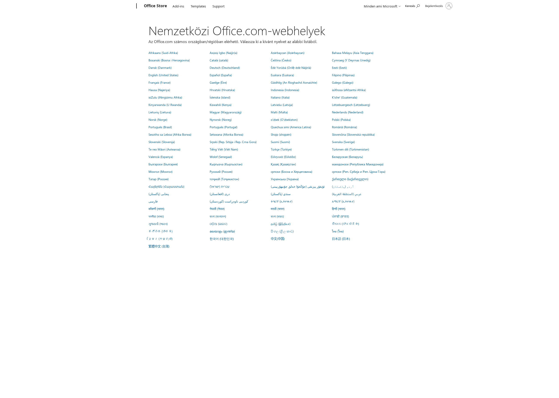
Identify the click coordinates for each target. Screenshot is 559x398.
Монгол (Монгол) (160, 171)
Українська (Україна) (285, 179)
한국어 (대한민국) (222, 239)
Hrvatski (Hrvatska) (222, 90)
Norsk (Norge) (157, 119)
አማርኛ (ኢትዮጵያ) (343, 201)
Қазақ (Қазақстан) (283, 164)
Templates (198, 6)
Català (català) (219, 60)
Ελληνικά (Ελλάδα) (283, 156)
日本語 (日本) (341, 239)
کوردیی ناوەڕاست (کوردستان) (229, 201)
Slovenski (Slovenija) (161, 142)
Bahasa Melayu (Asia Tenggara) (352, 52)
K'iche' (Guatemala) (344, 97)
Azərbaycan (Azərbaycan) (287, 52)
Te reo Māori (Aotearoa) (164, 149)
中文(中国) (278, 238)
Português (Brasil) (160, 127)
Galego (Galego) (342, 82)
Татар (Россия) (158, 179)
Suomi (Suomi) (280, 142)
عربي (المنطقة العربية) (346, 194)
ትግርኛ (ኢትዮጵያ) (281, 201)
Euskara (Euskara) (282, 75)
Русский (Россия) (221, 171)
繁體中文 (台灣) (158, 246)
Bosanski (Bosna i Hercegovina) (169, 60)
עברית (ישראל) (219, 186)
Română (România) (344, 127)
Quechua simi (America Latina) (291, 127)
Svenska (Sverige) (343, 142)
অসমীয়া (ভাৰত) (156, 216)
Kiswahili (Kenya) (220, 104)
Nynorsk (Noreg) (221, 119)
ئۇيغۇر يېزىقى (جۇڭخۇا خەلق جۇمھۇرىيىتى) (298, 186)
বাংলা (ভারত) (277, 216)
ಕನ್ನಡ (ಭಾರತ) (160, 231)
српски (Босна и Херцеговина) (291, 171)
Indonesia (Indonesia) (285, 90)
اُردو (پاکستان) (343, 186)
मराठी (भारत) (278, 208)
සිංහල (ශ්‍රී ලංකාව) (282, 231)
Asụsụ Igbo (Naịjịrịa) (223, 52)
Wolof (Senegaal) (221, 156)
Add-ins (178, 6)
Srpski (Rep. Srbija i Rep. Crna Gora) (233, 142)
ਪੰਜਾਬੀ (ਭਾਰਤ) (340, 216)
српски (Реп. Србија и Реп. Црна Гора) (358, 171)
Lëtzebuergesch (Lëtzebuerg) (351, 104)
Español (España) (221, 75)
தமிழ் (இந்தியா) (280, 223)
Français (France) (159, 82)
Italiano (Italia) (280, 97)
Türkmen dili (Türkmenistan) (350, 149)
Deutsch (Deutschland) (225, 67)
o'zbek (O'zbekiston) (284, 119)
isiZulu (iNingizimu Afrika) (165, 97)
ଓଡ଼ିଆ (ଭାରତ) (218, 223)
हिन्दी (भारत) (338, 209)
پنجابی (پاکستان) (158, 194)
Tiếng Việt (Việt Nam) (224, 149)
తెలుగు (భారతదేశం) (345, 223)
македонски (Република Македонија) (357, 164)
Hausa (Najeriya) (159, 90)
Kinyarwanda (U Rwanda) (165, 104)
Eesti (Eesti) (339, 67)
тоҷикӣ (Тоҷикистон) (224, 179)
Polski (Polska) (341, 119)
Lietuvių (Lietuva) (159, 112)
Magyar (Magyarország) (226, 112)
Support (218, 6)
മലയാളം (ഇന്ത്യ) (222, 231)
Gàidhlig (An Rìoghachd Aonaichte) (294, 82)
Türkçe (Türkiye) (281, 149)
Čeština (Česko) (281, 60)
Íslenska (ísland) (220, 97)
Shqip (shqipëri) (281, 134)
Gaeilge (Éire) (218, 82)
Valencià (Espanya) (160, 156)
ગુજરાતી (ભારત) (158, 223)
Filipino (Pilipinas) (343, 75)
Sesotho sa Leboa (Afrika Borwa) (169, 134)
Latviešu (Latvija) (282, 104)
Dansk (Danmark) (160, 67)
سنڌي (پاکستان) (281, 194)
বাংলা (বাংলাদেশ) (218, 216)
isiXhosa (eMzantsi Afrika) (349, 90)
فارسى (153, 201)
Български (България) (163, 164)
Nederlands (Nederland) (347, 112)
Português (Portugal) (223, 127)
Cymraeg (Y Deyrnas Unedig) (351, 60)
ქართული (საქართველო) (350, 179)
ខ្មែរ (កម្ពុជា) (160, 238)
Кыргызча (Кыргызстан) (226, 164)
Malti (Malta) (279, 112)
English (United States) (163, 75)
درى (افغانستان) (220, 194)
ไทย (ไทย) (338, 231)
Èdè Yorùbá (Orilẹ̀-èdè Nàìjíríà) (291, 67)
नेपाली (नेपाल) (217, 208)
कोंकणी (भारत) (156, 209)
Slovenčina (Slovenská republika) (353, 134)
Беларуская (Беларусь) (347, 156)
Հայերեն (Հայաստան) (166, 186)
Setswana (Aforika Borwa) (226, 134)
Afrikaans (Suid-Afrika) (163, 52)
